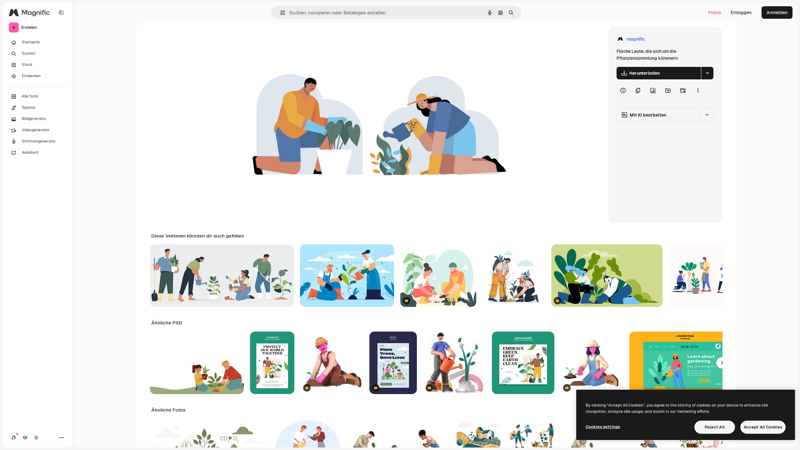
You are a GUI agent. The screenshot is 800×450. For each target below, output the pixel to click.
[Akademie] (25, 437)
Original (271, 39)
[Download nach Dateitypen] (707, 73)
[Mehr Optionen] (698, 90)
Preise (714, 12)
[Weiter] (722, 275)
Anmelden (777, 12)
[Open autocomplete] (280, 12)
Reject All (715, 427)
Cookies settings (603, 426)
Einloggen (741, 12)
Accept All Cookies (763, 427)
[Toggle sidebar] (61, 13)
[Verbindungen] (14, 437)
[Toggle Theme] (36, 437)
